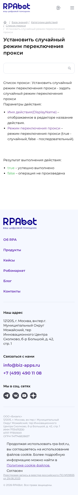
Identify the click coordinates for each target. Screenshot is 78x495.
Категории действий (44, 22)
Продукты (12, 250)
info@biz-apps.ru (21, 365)
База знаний (20, 22)
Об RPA (10, 240)
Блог (7, 281)
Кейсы (9, 260)
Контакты (11, 291)
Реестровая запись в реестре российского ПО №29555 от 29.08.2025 (38, 477)
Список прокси (16, 25)
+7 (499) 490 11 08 (22, 373)
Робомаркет (14, 271)
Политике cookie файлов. (28, 465)
